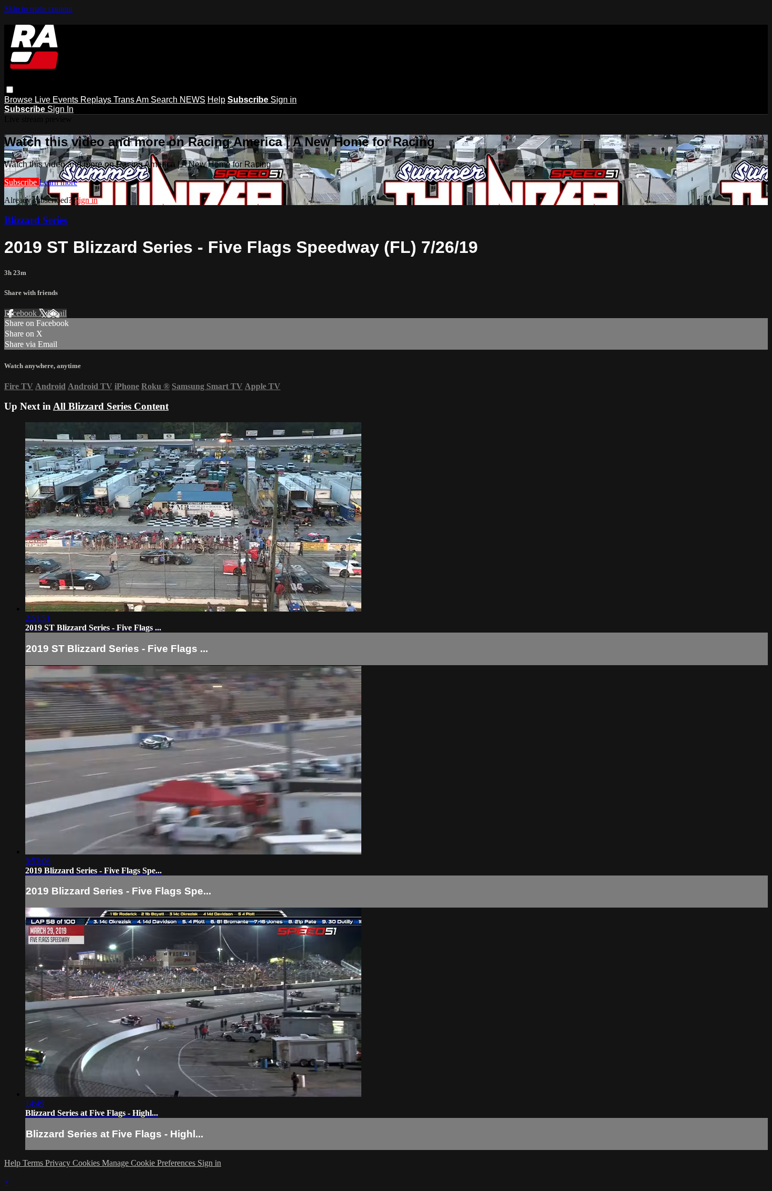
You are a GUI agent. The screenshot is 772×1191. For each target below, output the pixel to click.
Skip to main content (38, 8)
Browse (19, 99)
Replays (96, 99)
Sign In (60, 109)
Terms (34, 1162)
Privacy (58, 1162)
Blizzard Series (35, 220)
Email (57, 313)
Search (165, 99)
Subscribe (21, 182)
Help (216, 99)
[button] (9, 89)
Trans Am (132, 99)
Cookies (87, 1162)
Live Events (57, 99)
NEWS (192, 99)
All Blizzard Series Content (111, 406)
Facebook (21, 313)
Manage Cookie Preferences (149, 1162)
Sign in (283, 99)
